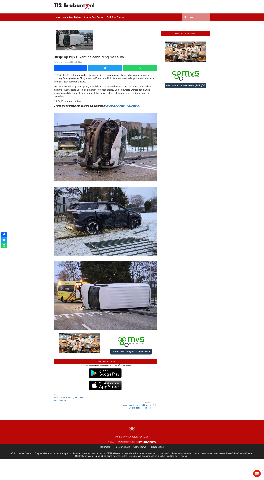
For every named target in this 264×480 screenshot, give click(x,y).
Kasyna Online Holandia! (125, 434)
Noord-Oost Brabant (72, 17)
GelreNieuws (139, 425)
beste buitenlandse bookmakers (209, 431)
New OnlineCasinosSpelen (239, 431)
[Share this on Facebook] (70, 68)
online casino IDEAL (102, 431)
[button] (257, 473)
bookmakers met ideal (80, 431)
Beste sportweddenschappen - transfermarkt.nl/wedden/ (141, 431)
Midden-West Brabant (94, 17)
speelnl (184, 434)
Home (57, 17)
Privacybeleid (130, 415)
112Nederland (157, 425)
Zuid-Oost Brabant (115, 17)
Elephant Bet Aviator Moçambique (51, 431)
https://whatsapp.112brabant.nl (123, 105)
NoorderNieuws (122, 425)
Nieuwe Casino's (25, 431)
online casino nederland (181, 431)
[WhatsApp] (140, 68)
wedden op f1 (173, 434)
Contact (143, 415)
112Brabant (105, 425)
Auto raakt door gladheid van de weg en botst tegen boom (137, 383)
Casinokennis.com (84, 434)
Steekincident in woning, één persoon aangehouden (70, 376)
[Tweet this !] (105, 68)
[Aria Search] (185, 17)
